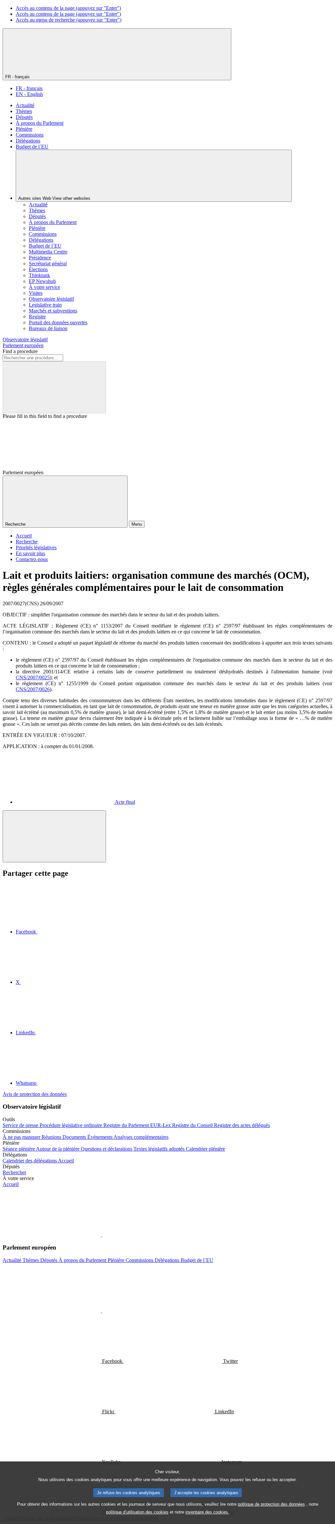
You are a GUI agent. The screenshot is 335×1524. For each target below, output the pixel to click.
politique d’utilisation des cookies (137, 1512)
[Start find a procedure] (54, 387)
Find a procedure (20, 351)
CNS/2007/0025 (33, 677)
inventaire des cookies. (207, 1512)
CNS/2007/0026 (33, 689)
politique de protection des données (271, 1504)
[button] (101, 1234)
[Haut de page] (54, 836)
